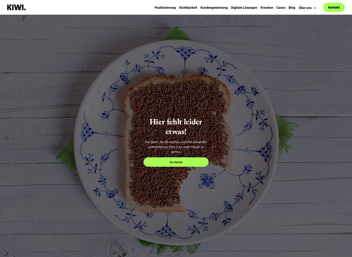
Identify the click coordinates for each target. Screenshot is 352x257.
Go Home (176, 162)
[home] (16, 7)
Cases (280, 7)
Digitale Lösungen (244, 7)
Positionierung (165, 7)
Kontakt (334, 7)
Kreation (267, 7)
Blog (292, 7)
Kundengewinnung (214, 7)
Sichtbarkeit (188, 7)
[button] (308, 7)
